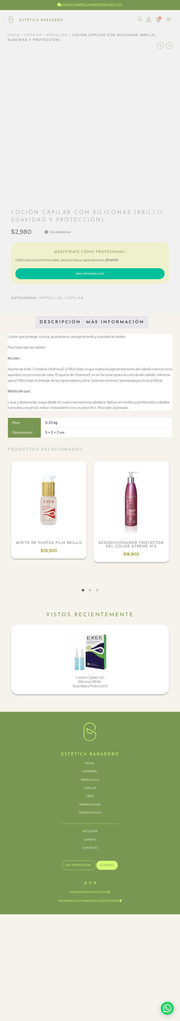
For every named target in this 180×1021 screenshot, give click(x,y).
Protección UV (90, 812)
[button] (167, 1008)
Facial (90, 763)
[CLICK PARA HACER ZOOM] (162, 67)
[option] (49, 510)
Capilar (33, 35)
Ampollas (57, 35)
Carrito (90, 839)
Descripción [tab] (60, 322)
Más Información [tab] (115, 322)
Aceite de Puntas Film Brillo (49, 543)
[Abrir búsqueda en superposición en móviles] (140, 19)
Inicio (14, 35)
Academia (107, 865)
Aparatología (90, 804)
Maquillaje (90, 780)
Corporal (90, 771)
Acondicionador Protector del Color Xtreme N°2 (131, 544)
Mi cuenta (90, 831)
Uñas (90, 796)
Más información (90, 273)
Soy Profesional (79, 865)
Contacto (90, 848)
